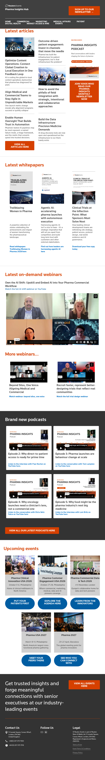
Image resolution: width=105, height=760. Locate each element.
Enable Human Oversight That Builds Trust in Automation (18, 121)
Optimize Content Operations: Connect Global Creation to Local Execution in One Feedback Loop (19, 67)
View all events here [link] (84, 684)
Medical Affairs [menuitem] (62, 22)
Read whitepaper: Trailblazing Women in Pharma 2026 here (20, 249)
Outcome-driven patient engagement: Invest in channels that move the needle (51, 46)
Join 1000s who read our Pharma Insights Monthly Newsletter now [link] (84, 91)
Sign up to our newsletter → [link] (84, 10)
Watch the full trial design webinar (72, 396)
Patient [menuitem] (81, 22)
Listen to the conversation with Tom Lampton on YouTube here (74, 465)
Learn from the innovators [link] (85, 602)
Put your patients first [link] (20, 602)
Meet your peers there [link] (36, 659)
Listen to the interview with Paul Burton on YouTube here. (27, 465)
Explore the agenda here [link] (52, 602)
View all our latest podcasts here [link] (32, 530)
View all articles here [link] (20, 145)
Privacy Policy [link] (78, 752)
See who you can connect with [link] (68, 660)
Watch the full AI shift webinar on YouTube (25, 289)
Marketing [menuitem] (41, 22)
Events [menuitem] (59, 24)
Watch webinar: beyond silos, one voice (26, 396)
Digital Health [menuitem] (13, 24)
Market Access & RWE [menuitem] (38, 24)
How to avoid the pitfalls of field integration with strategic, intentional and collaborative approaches (51, 97)
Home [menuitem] (8, 22)
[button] (19, 47)
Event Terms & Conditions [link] (82, 749)
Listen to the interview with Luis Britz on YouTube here (73, 513)
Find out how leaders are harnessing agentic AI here (52, 249)
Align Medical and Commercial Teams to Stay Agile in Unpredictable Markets (19, 97)
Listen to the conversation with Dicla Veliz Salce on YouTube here (26, 513)
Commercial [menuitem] (23, 22)
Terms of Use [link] (77, 745)
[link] (14, 5)
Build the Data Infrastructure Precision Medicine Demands (49, 124)
